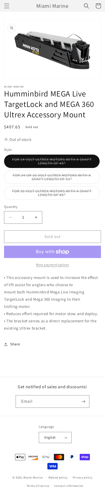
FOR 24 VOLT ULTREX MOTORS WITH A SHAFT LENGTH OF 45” (52, 162)
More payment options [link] (52, 265)
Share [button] (15, 344)
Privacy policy (83, 477)
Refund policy (58, 477)
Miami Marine (33, 477)
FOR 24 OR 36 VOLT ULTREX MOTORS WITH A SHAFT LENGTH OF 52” (53, 178)
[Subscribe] (83, 401)
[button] (7, 6)
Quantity (11, 206)
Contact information (68, 486)
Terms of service (38, 486)
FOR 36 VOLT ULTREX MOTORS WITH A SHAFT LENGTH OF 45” (52, 194)
